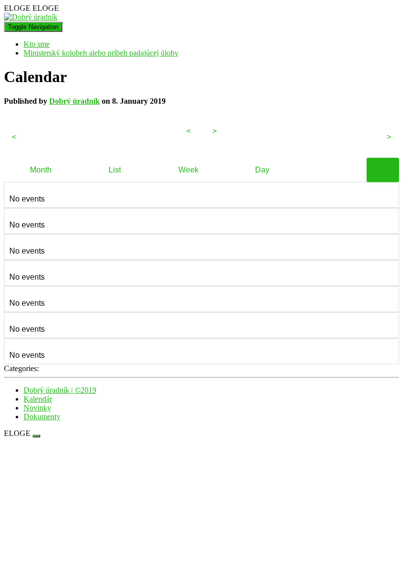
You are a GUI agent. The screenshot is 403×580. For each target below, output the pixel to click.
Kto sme (37, 44)
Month (41, 170)
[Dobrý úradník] (31, 17)
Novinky (37, 408)
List (115, 170)
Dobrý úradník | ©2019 (60, 390)
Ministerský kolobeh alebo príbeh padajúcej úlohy (101, 53)
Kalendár (38, 399)
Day (262, 170)
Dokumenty (42, 416)
